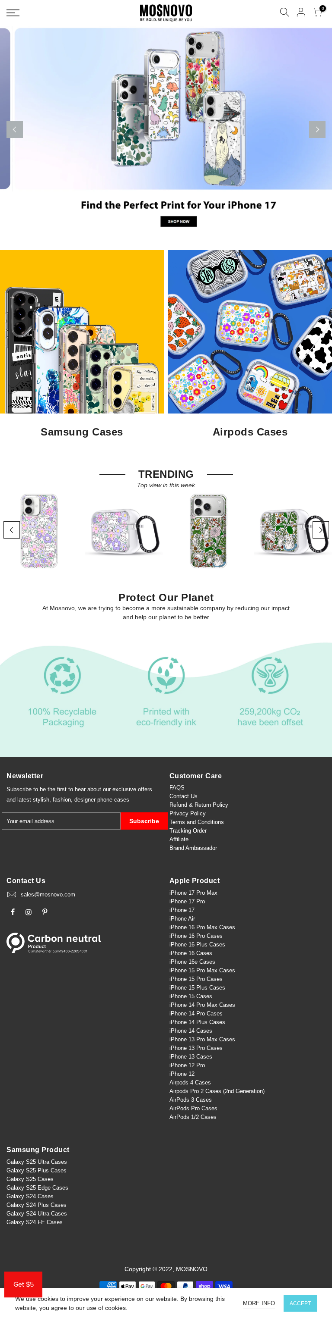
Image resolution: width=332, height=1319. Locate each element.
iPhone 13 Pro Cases (196, 1048)
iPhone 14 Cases (190, 1031)
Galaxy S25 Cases (30, 1179)
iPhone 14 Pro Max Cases (202, 1005)
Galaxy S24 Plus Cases (36, 1205)
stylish (41, 799)
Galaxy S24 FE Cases (34, 1222)
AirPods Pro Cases (193, 1108)
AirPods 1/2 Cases (193, 1117)
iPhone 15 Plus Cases (197, 987)
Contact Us (183, 796)
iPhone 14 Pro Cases (196, 1013)
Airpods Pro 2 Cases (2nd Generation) (217, 1091)
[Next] (317, 129)
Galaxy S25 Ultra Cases (36, 1162)
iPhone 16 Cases (190, 953)
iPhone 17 (182, 910)
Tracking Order (188, 830)
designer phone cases (101, 799)
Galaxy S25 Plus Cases (36, 1170)
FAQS (177, 787)
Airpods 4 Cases (190, 1082)
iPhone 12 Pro (187, 1065)
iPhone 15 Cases (190, 996)
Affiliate (178, 839)
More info (259, 1303)
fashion (62, 799)
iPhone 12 (182, 1074)
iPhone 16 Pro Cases (196, 936)
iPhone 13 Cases (190, 1056)
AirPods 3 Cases (190, 1100)
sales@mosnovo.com (48, 894)
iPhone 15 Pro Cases (196, 979)
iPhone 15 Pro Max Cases (202, 970)
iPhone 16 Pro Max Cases (202, 927)
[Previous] (14, 129)
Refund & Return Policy (198, 805)
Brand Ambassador (193, 848)
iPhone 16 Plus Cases (197, 944)
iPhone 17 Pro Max (193, 893)
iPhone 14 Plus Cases (197, 1022)
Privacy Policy (187, 813)
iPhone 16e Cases (192, 962)
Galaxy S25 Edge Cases (37, 1187)
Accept (300, 1303)
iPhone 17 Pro (187, 901)
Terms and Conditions (196, 822)
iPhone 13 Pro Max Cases (202, 1039)
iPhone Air (182, 918)
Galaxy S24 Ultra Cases (36, 1213)
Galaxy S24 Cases (30, 1196)
